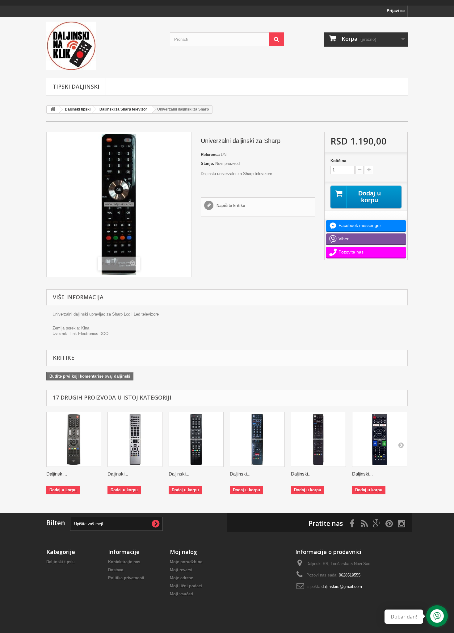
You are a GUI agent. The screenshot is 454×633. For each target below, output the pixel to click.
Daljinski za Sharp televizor (123, 109)
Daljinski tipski (77, 109)
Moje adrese (181, 578)
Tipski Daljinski (76, 86)
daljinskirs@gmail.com (342, 586)
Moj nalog (183, 551)
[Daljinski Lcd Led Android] (103, 46)
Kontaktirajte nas (124, 562)
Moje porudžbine (186, 562)
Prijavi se (396, 10)
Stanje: (207, 163)
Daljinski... (56, 473)
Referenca (210, 154)
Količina (338, 160)
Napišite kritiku (230, 205)
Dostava (115, 570)
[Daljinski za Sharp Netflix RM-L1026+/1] (257, 439)
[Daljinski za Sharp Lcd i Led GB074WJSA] (134, 439)
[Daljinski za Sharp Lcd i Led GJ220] (73, 439)
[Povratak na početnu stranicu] (53, 109)
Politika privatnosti (126, 578)
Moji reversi (181, 570)
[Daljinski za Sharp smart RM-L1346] (379, 439)
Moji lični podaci (186, 586)
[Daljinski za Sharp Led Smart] (196, 439)
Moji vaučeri (181, 594)
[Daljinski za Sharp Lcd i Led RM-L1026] (318, 439)
